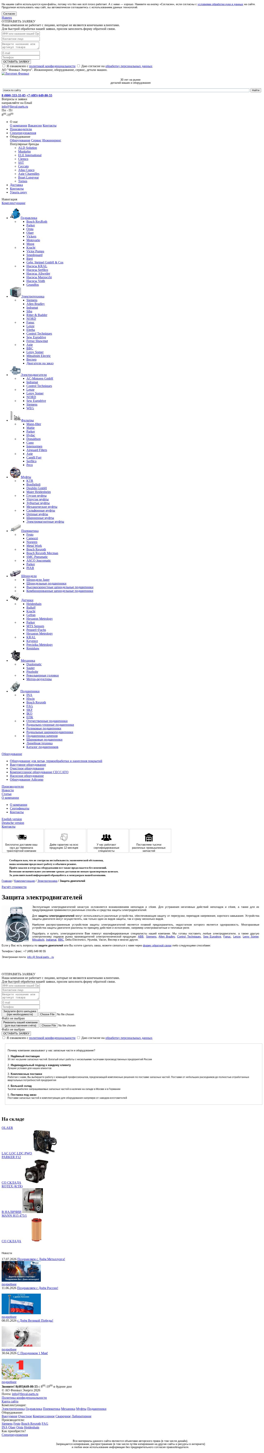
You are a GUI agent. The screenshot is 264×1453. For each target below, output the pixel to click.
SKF (29, 710)
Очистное (25, 1416)
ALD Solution (27, 147)
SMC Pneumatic (37, 557)
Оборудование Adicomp (26, 779)
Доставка (16, 185)
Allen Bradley (35, 304)
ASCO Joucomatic (38, 560)
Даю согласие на (116, 66)
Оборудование (20, 140)
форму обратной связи (157, 945)
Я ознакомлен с (40, 66)
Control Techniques (39, 333)
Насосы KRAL (36, 266)
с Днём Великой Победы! (35, 1320)
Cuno (30, 442)
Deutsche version (13, 823)
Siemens (31, 300)
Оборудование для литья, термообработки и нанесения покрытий (56, 761)
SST (21, 162)
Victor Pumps (35, 251)
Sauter (30, 668)
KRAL (31, 637)
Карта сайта (10, 1401)
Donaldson (33, 439)
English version (12, 819)
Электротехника (47, 880)
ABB (141, 936)
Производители (21, 129)
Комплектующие (13, 203)
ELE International (29, 155)
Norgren (31, 542)
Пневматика (51, 1409)
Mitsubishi (38, 939)
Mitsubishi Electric (38, 356)
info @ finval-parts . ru (40, 957)
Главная (7, 880)
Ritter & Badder (36, 315)
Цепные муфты (37, 514)
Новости (8, 790)
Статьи (7, 794)
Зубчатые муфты (38, 503)
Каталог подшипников (42, 747)
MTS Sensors (35, 626)
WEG (30, 408)
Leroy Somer (35, 352)
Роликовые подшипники (43, 728)
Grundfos (32, 284)
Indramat (32, 307)
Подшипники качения (42, 736)
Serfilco (31, 461)
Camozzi (32, 538)
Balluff (30, 607)
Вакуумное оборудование (28, 764)
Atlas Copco (26, 170)
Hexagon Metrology (39, 618)
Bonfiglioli (33, 484)
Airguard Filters (36, 450)
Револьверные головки (42, 675)
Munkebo (24, 151)
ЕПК (29, 717)
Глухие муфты (36, 495)
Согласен (9, 13)
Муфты (81, 1409)
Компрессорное (44, 1416)
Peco (29, 465)
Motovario (33, 240)
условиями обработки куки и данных (220, 4)
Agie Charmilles (28, 173)
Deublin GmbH (36, 488)
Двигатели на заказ (39, 363)
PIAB (30, 568)
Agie (29, 344)
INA (29, 695)
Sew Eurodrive (36, 337)
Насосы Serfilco (37, 270)
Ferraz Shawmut (37, 341)
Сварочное (63, 1416)
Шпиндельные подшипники (46, 583)
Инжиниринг (51, 140)
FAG (29, 706)
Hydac (30, 435)
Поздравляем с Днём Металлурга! (41, 1259)
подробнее (9, 1284)
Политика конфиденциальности (24, 1397)
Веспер (31, 359)
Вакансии (35, 125)
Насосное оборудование (27, 776)
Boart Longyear (28, 177)
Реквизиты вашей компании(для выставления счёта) (20, 1024)
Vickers (31, 236)
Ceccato (23, 166)
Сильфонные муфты (40, 510)
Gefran (30, 615)
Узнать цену (18, 192)
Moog (30, 244)
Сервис (36, 140)
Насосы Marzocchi (39, 277)
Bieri (29, 258)
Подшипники (96, 1409)
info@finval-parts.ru (15, 106)
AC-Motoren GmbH (39, 378)
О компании (18, 125)
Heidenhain (33, 604)
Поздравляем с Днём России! (37, 1288)
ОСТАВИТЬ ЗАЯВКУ (16, 61)
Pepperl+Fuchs (36, 630)
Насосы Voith (35, 281)
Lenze (30, 326)
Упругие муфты (37, 499)
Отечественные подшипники (47, 721)
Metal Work (34, 545)
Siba (29, 311)
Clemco (23, 159)
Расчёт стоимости (14, 887)
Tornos (22, 181)
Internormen (34, 446)
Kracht (30, 247)
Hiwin (30, 698)
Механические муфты (41, 506)
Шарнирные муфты (40, 518)
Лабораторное (81, 1416)
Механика (68, 1409)
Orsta (29, 229)
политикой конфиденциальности (52, 66)
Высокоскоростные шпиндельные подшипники (59, 587)
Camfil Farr (33, 457)
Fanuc (30, 322)
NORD (31, 318)
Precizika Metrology (39, 644)
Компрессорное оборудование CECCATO (39, 772)
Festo (29, 534)
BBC (29, 348)
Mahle (30, 427)
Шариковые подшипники (44, 739)
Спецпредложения (23, 133)
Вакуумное (9, 1416)
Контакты (50, 125)
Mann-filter (33, 424)
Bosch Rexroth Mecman (42, 553)
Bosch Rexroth (36, 549)
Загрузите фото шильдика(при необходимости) (19, 1013)
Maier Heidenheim (38, 492)
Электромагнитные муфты (45, 521)
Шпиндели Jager (38, 579)
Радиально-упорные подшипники (50, 724)
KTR (29, 480)
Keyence (32, 641)
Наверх (7, 17)
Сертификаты (19, 808)
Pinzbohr (32, 671)
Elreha (30, 330)
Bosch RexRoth (36, 221)
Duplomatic (34, 664)
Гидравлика (34, 1409)
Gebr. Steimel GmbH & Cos (44, 262)
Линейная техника (39, 743)
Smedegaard (34, 255)
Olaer (30, 232)
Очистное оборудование (27, 768)
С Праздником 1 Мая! (32, 1353)
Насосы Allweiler (38, 273)
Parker (30, 225)
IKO (29, 713)
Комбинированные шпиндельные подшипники (59, 591)
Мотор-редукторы (39, 679)
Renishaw (32, 648)
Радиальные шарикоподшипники (49, 732)
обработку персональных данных (128, 66)
